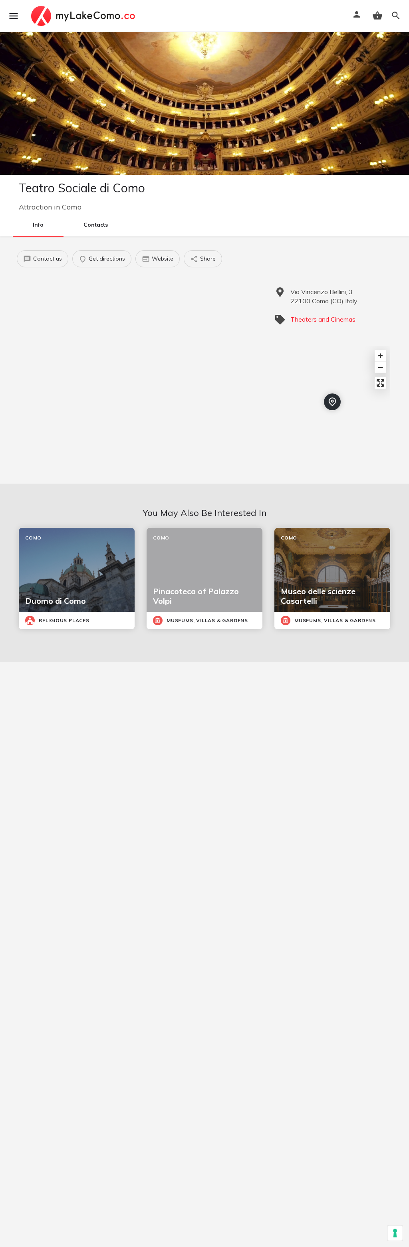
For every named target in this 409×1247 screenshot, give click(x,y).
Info (38, 224)
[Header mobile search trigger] (396, 15)
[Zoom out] (380, 367)
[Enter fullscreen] (380, 383)
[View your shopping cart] (377, 15)
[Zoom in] (380, 356)
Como (71, 206)
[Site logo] (84, 16)
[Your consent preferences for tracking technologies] (395, 1233)
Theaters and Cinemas (322, 319)
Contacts (95, 224)
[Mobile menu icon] (13, 16)
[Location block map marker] (332, 401)
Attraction (35, 206)
